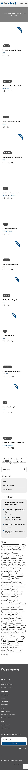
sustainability (11, 640)
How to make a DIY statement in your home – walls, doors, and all (15, 510)
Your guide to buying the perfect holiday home (15, 525)
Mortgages (14, 611)
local (17, 600)
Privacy (20, 765)
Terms (15, 765)
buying (4, 560)
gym (20, 582)
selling (23, 633)
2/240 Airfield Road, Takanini (11, 121)
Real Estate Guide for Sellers (8, 714)
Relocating (18, 622)
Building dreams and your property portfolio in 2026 (13, 518)
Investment (5, 596)
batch (9, 553)
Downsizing (5, 575)
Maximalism (5, 607)
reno (3, 625)
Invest (13, 593)
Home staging (6, 589)
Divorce (12, 571)
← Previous (6, 459)
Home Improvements (19, 586)
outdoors (19, 618)
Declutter (4, 568)
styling (4, 640)
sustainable (20, 640)
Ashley (15, 550)
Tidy (10, 643)
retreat (19, 629)
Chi (15, 560)
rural (24, 629)
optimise (12, 618)
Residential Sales (5, 695)
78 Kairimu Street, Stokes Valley (12, 86)
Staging (14, 636)
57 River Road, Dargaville (10, 300)
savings (13, 633)
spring (8, 636)
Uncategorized (7, 490)
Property (4, 622)
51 (10, 464)
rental (16, 625)
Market (22, 604)
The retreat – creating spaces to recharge (15, 532)
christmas (21, 560)
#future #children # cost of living (10, 546)
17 (21, 461)
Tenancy (4, 643)
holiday (4, 586)
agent (9, 550)
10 (21, 459)
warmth (17, 647)
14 (10, 461)
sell (18, 633)
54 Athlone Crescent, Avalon (11, 193)
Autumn (21, 550)
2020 (23, 546)
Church (4, 564)
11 (24, 459)
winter (11, 651)
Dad (19, 564)
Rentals (22, 625)
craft (14, 564)
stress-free (21, 636)
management (15, 604)
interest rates (5, 593)
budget (20, 557)
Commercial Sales (5, 701)
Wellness (4, 651)
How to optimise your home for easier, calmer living (14, 503)
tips (15, 643)
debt (24, 564)
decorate (17, 568)
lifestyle (11, 600)
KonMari (13, 596)
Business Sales (4, 704)
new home (5, 618)
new (19, 615)
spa (3, 636)
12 (3, 461)
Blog (4, 481)
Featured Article (8, 485)
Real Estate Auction (5, 718)
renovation (10, 625)
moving (21, 611)
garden (15, 582)
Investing (19, 593)
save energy (5, 633)
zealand (4, 654)
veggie (11, 647)
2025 (3, 550)
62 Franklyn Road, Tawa (10, 407)
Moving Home (6, 615)
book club (13, 557)
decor (11, 568)
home (10, 586)
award (4, 553)
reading (11, 622)
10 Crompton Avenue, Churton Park (13, 443)
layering (4, 600)
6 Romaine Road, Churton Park (12, 371)
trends (19, 643)
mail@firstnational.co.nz (7, 688)
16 (17, 461)
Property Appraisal (5, 711)
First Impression (6, 582)
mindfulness (5, 611)
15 (14, 461)
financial (18, 578)
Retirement (12, 629)
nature (14, 615)
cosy (10, 564)
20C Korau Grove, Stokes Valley (12, 157)
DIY (18, 571)
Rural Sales (4, 698)
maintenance (5, 604)
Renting (4, 629)
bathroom (15, 553)
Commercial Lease (5, 728)
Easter (12, 575)
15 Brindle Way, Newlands (10, 264)
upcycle (4, 647)
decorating (5, 571)
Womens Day (18, 651)
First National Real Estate (16, 760)
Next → (16, 464)
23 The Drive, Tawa (8, 336)
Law (18, 596)
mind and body (15, 607)
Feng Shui (5, 578)
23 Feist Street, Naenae (10, 229)
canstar (10, 560)
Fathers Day (20, 575)
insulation (14, 589)
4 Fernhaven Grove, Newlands (12, 50)
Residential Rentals (5, 725)
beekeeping (5, 557)
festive (12, 578)
